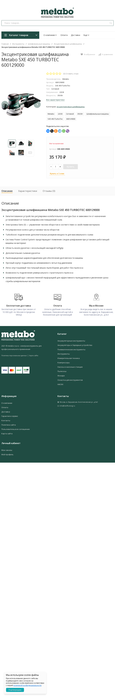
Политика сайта (8, 425)
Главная (5, 44)
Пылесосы (62, 371)
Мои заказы (6, 450)
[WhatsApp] (63, 131)
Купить (70, 166)
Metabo (51, 114)
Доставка (75, 35)
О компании (49, 35)
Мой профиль (7, 454)
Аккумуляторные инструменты (71, 341)
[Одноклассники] (56, 131)
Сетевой (70, 114)
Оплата (64, 35)
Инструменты (18, 44)
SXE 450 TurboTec (55, 119)
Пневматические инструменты (71, 349)
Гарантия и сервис (9, 416)
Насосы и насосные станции (70, 367)
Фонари (61, 375)
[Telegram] (59, 131)
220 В (60, 114)
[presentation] (4, 104)
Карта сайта (33, 355)
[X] (52, 131)
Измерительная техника (69, 358)
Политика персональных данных (14, 355)
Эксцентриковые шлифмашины (68, 44)
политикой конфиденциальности (27, 685)
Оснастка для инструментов (70, 380)
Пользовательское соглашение (15, 429)
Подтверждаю (15, 690)
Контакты (5, 420)
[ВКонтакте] (48, 131)
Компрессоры (64, 362)
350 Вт (80, 114)
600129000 (70, 119)
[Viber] (67, 131)
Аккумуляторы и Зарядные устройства (75, 345)
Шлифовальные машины (39, 44)
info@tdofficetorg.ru (67, 406)
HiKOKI (60, 384)
